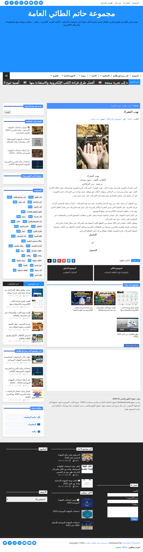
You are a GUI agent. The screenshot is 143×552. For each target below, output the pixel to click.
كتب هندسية (38, 216)
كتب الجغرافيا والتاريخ (35, 221)
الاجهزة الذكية (69, 76)
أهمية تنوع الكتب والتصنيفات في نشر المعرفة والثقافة (105, 309)
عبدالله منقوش (121, 547)
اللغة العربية (38, 236)
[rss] (21, 3)
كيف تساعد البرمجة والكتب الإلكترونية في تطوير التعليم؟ (83, 309)
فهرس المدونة (106, 3)
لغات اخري (38, 275)
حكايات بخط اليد (36, 251)
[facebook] (11, 3)
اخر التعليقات (13, 284)
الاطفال (39, 226)
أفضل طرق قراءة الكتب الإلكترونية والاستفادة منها (66, 82)
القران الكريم (37, 231)
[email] (26, 3)
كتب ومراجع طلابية (120, 76)
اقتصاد (25, 265)
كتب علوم (21, 202)
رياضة (40, 255)
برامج (24, 216)
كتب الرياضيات (21, 236)
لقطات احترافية (22, 270)
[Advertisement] (71, 49)
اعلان (18, 221)
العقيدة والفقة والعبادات (34, 212)
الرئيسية (135, 3)
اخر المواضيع (33, 284)
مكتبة (34, 431)
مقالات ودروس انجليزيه (34, 241)
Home (135, 106)
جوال (22, 251)
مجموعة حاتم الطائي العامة (71, 13)
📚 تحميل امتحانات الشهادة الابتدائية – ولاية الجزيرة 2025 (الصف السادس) (17, 130)
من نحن (118, 3)
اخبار (23, 231)
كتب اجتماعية (37, 202)
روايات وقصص (18, 246)
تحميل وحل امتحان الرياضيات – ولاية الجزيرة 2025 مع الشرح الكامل (17, 394)
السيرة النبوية (24, 226)
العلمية (55, 76)
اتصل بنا (126, 3)
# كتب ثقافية (124, 261)
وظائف (28, 255)
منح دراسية (38, 265)
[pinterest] (36, 3)
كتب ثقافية (126, 106)
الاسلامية (106, 76)
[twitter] (7, 3)
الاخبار (94, 76)
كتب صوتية (38, 270)
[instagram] (16, 3)
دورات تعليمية (21, 260)
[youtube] (31, 3)
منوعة (83, 76)
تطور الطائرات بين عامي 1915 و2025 (127, 335)
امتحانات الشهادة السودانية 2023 (66, 511)
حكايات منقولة (37, 260)
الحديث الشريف (37, 246)
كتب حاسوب (38, 207)
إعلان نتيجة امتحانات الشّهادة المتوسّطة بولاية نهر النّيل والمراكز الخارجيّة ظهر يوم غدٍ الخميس (66, 469)
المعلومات (32, 424)
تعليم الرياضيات (30, 417)
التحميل (93, 234)
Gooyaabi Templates (131, 543)
